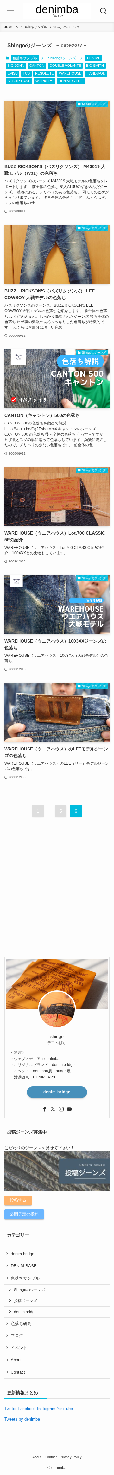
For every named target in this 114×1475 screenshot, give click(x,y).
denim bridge (57, 1092)
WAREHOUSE (70, 73)
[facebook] (44, 1109)
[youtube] (69, 1109)
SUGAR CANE (19, 81)
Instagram (46, 1408)
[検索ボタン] (103, 11)
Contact (18, 1372)
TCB (26, 73)
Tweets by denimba (22, 1419)
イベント (19, 1348)
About (16, 1360)
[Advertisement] (57, 892)
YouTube (65, 1408)
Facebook (27, 1408)
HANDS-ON (96, 73)
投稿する (18, 1200)
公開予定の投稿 (24, 1214)
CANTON (36, 65)
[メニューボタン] (10, 11)
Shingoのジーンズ (29, 1290)
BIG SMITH (95, 65)
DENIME (93, 58)
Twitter (10, 1408)
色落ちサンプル (25, 58)
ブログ (17, 1335)
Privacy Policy (71, 1457)
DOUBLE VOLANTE (65, 65)
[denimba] (57, 11)
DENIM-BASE (24, 1266)
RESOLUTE (44, 73)
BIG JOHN (16, 65)
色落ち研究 (21, 1323)
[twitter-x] (53, 1109)
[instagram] (61, 1109)
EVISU (13, 73)
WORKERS (44, 81)
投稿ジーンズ (25, 1301)
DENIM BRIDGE (71, 81)
